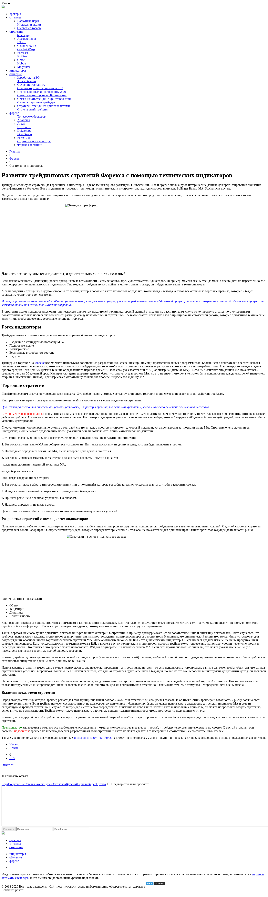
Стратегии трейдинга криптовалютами (43, 106)
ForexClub (24, 137)
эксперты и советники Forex (93, 737)
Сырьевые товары (29, 28)
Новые (13, 748)
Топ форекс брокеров (31, 116)
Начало (14, 744)
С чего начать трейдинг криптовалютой (44, 98)
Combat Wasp (26, 49)
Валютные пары (28, 21)
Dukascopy (24, 130)
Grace (21, 60)
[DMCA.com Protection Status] (155, 886)
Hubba (21, 63)
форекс (14, 113)
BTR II (21, 42)
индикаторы (17, 70)
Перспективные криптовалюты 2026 (42, 91)
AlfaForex (23, 120)
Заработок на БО (28, 77)
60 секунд (23, 35)
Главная (14, 151)
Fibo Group (24, 134)
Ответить (8, 764)
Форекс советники (29, 144)
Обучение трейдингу (31, 84)
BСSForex (24, 127)
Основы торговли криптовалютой (40, 88)
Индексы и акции (29, 24)
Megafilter (23, 67)
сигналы (15, 17)
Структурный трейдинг (33, 109)
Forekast (22, 52)
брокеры (15, 14)
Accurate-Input (26, 38)
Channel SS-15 (26, 45)
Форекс (14, 158)
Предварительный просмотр (129, 784)
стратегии (16, 31)
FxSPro (22, 56)
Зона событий (26, 81)
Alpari (21, 123)
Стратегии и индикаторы (34, 141)
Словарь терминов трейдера (36, 102)
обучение (15, 74)
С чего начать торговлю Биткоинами (42, 95)
